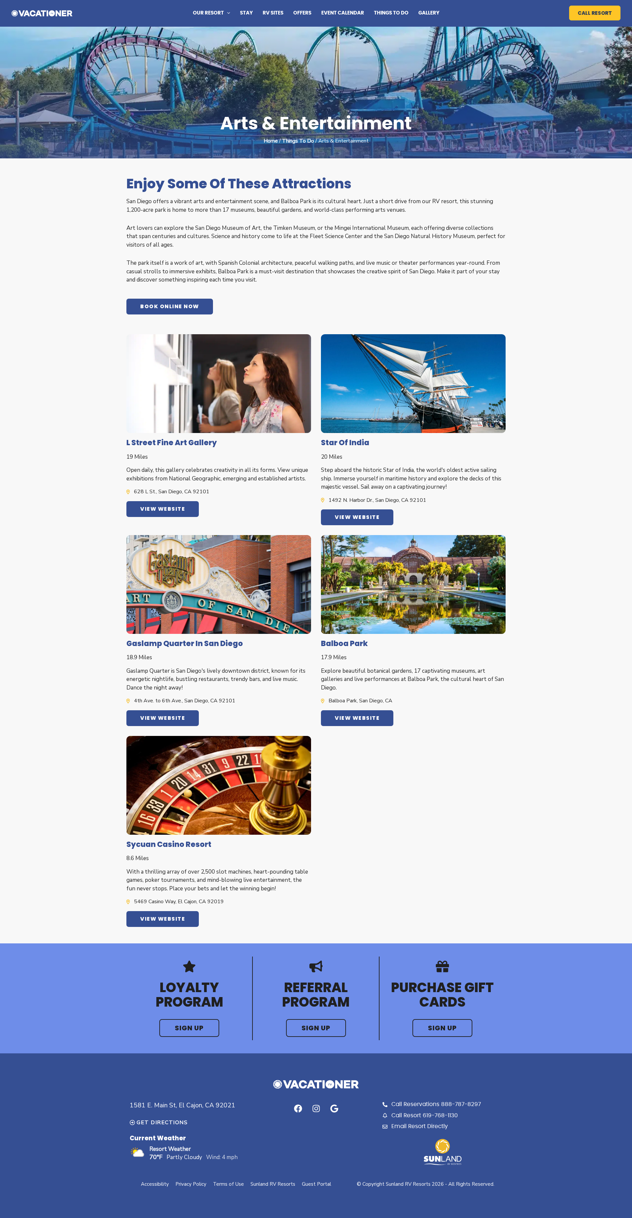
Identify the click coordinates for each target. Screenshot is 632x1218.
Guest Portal (316, 1184)
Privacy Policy (190, 1184)
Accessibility (155, 1184)
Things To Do (298, 141)
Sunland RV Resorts (272, 1184)
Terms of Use (228, 1184)
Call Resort (595, 13)
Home (271, 141)
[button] (227, 13)
